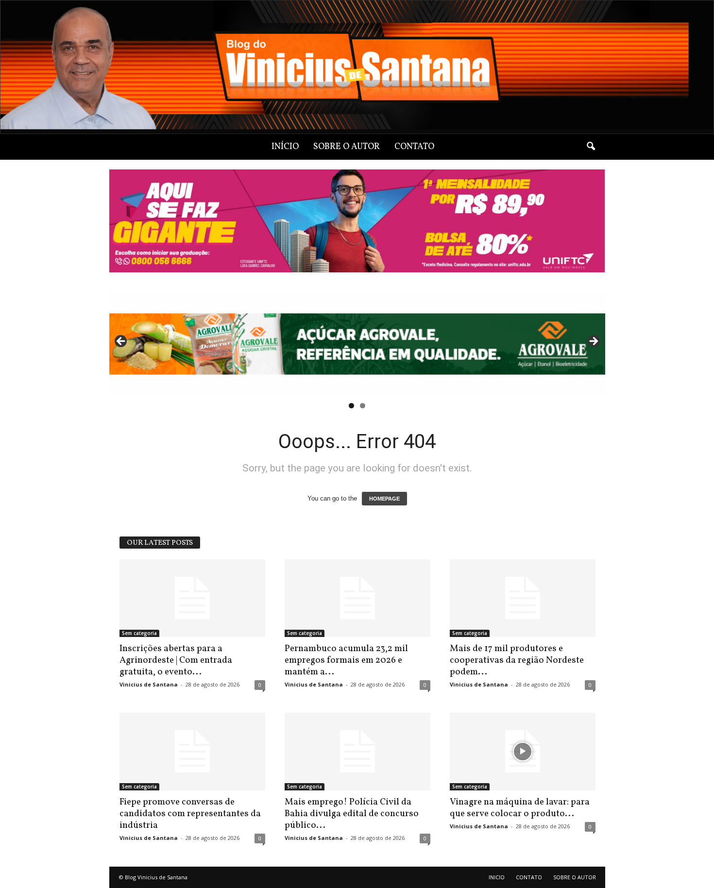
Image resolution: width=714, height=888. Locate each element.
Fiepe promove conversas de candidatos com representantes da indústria (190, 814)
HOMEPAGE (384, 499)
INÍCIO (285, 147)
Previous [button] (121, 342)
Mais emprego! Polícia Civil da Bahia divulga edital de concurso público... (352, 814)
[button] (590, 146)
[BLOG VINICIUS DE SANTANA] (357, 67)
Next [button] (593, 342)
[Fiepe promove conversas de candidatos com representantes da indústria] (192, 751)
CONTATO (414, 147)
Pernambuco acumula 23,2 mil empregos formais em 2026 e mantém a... (346, 660)
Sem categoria (139, 633)
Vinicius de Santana (148, 684)
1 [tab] (351, 405)
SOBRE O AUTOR (346, 147)
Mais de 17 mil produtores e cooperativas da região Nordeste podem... (517, 660)
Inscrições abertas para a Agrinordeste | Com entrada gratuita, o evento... (175, 660)
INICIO (497, 877)
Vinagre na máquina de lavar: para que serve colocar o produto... (520, 808)
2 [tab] (362, 405)
